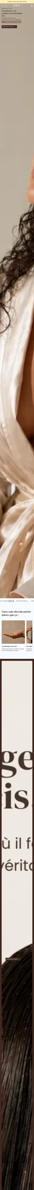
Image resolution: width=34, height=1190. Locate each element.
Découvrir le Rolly (12, 959)
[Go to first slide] (31, 1)
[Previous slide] (2, 1)
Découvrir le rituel (8, 27)
